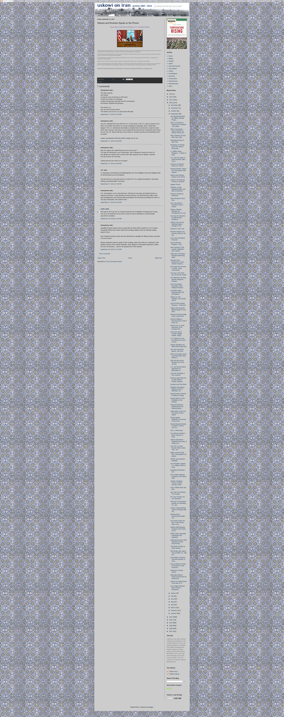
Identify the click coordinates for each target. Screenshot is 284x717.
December (174, 105)
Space (171, 63)
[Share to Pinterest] (132, 79)
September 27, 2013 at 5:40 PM (111, 141)
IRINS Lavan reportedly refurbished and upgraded (178, 535)
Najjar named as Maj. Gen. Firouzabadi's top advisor (178, 454)
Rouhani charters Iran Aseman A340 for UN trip (177, 233)
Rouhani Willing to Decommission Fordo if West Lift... (178, 320)
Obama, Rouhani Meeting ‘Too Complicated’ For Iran (178, 211)
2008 (171, 628)
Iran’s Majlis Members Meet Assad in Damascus (177, 587)
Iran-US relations (107, 81)
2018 (171, 94)
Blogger (150, 707)
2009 (171, 625)
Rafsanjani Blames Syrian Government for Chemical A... (178, 576)
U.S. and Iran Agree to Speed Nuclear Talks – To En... (178, 159)
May (172, 602)
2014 (171, 100)
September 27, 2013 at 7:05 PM (111, 184)
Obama (115, 81)
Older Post (158, 258)
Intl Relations (173, 73)
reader (103, 209)
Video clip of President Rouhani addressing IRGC (177, 255)
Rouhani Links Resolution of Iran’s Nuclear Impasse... (177, 262)
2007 (171, 631)
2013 (171, 102)
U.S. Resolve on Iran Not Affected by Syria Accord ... (177, 340)
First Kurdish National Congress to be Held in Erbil (178, 476)
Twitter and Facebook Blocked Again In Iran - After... (178, 309)
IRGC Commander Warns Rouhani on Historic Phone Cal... (177, 130)
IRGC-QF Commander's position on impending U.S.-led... (178, 503)
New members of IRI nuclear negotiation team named (177, 249)
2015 (171, 97)
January (174, 613)
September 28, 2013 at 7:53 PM (111, 249)
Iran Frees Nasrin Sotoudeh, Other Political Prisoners (176, 285)
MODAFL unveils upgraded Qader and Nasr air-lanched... (177, 189)
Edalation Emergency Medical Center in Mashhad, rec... (177, 389)
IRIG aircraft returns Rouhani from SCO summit (177, 362)
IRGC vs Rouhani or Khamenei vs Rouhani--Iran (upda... (178, 124)
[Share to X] (129, 79)
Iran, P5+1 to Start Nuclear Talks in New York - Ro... (177, 447)
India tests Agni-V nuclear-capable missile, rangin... (176, 333)
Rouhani (120, 81)
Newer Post (101, 258)
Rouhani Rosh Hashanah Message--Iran (178, 516)
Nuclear (171, 61)
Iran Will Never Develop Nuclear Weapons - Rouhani (178, 279)
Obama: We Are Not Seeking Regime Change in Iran (177, 224)
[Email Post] (123, 79)
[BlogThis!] (128, 79)
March (173, 607)
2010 (171, 623)
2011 (171, 620)
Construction (173, 78)
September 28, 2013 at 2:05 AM (111, 218)
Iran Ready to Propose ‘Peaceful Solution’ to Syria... (177, 559)
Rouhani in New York (177, 229)
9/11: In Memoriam (176, 430)
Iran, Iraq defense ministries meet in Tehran (176, 204)
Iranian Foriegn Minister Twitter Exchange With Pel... (178, 509)
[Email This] (126, 79)
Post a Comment (104, 253)
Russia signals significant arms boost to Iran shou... (178, 419)
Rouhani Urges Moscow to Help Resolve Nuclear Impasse (178, 379)
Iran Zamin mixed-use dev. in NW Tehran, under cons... (177, 522)
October (174, 111)
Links (170, 86)
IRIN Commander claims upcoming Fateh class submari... (178, 355)
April (172, 605)
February (174, 610)
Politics (171, 71)
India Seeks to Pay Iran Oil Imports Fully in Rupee (178, 413)
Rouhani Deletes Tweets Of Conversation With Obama (178, 170)
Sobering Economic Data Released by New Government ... (178, 541)
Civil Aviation (173, 68)
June (173, 599)
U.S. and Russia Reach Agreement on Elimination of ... (178, 368)
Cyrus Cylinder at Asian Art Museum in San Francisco (178, 565)
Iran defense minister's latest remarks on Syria (177, 435)
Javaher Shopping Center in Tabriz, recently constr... (176, 482)
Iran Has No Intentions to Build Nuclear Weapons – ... (177, 217)
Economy (172, 76)
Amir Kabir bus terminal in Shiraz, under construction (178, 268)
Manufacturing (173, 83)
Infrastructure (173, 81)
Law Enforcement (174, 66)
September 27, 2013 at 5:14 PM (111, 114)
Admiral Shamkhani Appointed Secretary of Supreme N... (178, 441)
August (173, 593)
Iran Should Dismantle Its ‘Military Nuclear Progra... (177, 118)
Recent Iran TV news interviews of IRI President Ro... (177, 327)
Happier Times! (175, 184)
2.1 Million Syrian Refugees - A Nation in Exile (178, 153)
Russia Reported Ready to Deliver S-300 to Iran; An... (178, 425)
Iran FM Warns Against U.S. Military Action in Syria (178, 465)
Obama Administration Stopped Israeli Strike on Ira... (178, 528)
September (175, 114)
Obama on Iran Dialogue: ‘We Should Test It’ (178, 298)
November (174, 108)
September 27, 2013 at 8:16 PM (111, 202)
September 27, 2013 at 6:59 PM (111, 163)
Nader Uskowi (174, 674)
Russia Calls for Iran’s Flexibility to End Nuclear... (177, 400)
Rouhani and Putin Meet (178, 384)
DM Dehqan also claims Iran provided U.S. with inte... (178, 552)
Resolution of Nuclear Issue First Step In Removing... (177, 146)
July (172, 596)
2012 (171, 617)
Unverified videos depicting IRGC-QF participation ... (177, 292)
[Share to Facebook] (130, 79)
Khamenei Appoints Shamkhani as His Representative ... (176, 406)
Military (171, 58)
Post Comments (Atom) (114, 261)
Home (130, 258)
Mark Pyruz (174, 671)
